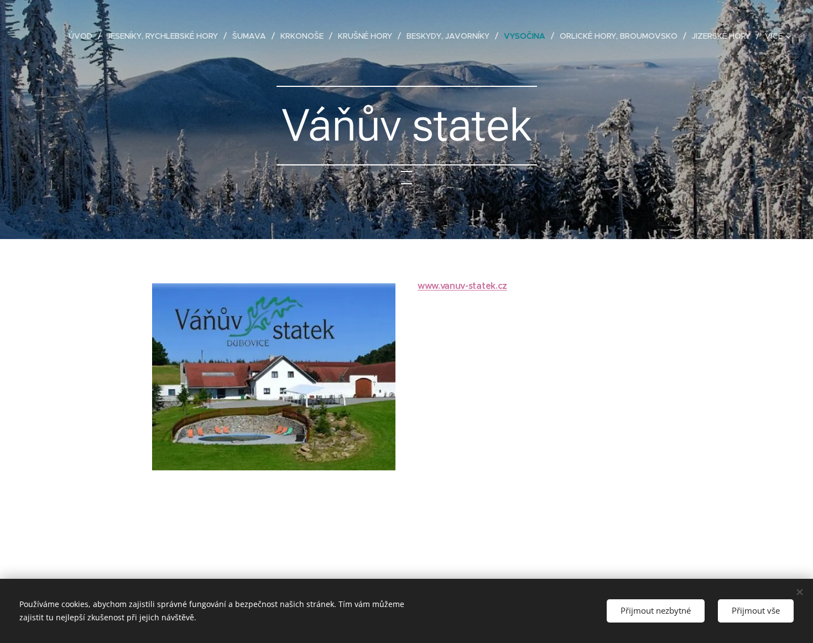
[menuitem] (83, 36)
